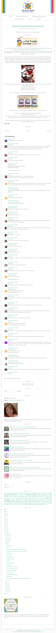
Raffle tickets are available (12, 566)
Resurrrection (9, 553)
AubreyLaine (10, 289)
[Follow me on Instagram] (29, 384)
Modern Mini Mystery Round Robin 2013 (22, 501)
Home (10, 16)
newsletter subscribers (41, 84)
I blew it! (8, 561)
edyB (9, 174)
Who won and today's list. (11, 568)
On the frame (34, 501)
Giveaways (28, 126)
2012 (5, 532)
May (6, 583)
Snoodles (10, 296)
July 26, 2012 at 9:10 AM (13, 320)
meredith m (10, 349)
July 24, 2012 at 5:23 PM (13, 254)
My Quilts (30, 18)
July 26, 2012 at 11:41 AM (13, 327)
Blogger (38, 630)
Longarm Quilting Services (22, 16)
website (19, 116)
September (7, 539)
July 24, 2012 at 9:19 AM (13, 143)
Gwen (9, 256)
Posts (7, 484)
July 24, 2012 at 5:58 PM (13, 267)
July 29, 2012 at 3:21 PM (13, 360)
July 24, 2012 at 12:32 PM (13, 173)
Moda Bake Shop (29, 500)
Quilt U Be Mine (25, 503)
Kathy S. (9, 226)
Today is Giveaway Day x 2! (15, 474)
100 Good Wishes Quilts (10, 493)
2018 (5, 519)
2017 (5, 521)
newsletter (32, 114)
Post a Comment (8, 373)
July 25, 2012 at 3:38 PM (13, 307)
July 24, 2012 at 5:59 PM (13, 273)
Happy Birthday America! (11, 574)
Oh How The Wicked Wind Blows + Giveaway (19, 440)
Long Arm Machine (40, 498)
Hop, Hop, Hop (9, 557)
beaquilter (10, 139)
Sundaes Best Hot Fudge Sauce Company (33, 49)
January (6, 591)
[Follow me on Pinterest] (26, 384)
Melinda (9, 144)
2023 (5, 509)
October (7, 537)
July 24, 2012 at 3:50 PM (13, 237)
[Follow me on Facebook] (24, 384)
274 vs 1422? (9, 555)
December (7, 533)
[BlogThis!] (6, 123)
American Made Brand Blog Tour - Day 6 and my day (21, 460)
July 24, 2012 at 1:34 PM (13, 206)
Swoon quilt (17, 504)
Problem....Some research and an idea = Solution (16, 551)
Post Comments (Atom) (15, 378)
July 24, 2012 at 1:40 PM (13, 217)
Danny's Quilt (40, 495)
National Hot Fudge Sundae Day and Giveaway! (28, 26)
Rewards (8, 547)
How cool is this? (10, 572)
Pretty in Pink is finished (11, 570)
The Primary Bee (39, 504)
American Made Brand (24, 493)
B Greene (10, 316)
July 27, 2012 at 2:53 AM (12, 339)
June (6, 580)
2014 (5, 527)
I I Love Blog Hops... (10, 563)
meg (9, 340)
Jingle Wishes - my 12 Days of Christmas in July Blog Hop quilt (23, 426)
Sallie (9, 153)
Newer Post (6, 130)
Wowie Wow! (9, 576)
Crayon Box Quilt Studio (27, 630)
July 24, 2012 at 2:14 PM (13, 224)
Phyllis (9, 263)
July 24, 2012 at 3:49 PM (13, 232)
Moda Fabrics (37, 500)
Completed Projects (10, 495)
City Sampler (49, 493)
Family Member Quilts (19, 496)
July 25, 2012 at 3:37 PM (13, 302)
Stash (10, 504)
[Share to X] (7, 123)
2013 (5, 530)
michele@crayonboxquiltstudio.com (16, 400)
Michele (23, 28)
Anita (9, 335)
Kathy (9, 329)
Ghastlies (27, 496)
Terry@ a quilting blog (12, 189)
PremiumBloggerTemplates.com (37, 631)
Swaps (13, 504)
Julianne (9, 219)
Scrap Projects (43, 503)
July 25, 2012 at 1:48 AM (13, 287)
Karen (9, 239)
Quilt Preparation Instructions (39, 16)
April (6, 585)
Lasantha (29, 631)
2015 (5, 526)
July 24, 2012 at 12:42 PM (13, 180)
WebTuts (18, 631)
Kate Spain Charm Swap (28, 498)
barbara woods (11, 244)
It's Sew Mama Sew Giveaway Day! (17, 447)
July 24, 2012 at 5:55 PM (13, 262)
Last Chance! (9, 545)
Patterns (40, 501)
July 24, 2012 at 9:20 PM (13, 282)
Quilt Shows (19, 503)
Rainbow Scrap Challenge (34, 503)
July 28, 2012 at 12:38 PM (13, 347)
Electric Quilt (11, 496)
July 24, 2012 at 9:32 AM (13, 157)
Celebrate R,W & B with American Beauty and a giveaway (22, 453)
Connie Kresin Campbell (13, 356)
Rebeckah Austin (11, 207)
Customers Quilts (31, 495)
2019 (5, 517)
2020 (5, 515)
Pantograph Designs (19, 18)
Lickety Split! (9, 564)
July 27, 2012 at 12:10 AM (13, 333)
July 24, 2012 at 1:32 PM (13, 200)
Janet (9, 283)
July (6, 543)
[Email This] (4, 123)
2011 (5, 593)
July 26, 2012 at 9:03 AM (13, 315)
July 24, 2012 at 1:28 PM (13, 187)
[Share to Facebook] (8, 123)
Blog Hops (34, 493)
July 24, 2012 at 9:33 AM (13, 163)
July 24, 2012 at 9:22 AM (13, 151)
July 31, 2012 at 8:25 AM (13, 372)
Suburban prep (11, 275)
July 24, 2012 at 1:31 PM (13, 194)
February (7, 589)
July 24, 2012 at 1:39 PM (13, 212)
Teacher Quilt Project (29, 504)
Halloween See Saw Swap (40, 496)
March (6, 587)
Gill (8, 322)
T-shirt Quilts (22, 504)
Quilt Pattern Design (11, 503)
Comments (8, 487)
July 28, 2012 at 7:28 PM (13, 355)
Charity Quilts (41, 493)
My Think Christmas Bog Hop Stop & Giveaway (20, 433)
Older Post (49, 130)
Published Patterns (46, 501)
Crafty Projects (21, 495)
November (7, 535)
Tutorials (39, 18)
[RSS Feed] (32, 384)
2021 (5, 513)
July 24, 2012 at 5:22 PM (13, 249)
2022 (5, 511)
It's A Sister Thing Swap (15, 498)
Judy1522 (10, 182)
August (6, 541)
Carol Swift (10, 309)
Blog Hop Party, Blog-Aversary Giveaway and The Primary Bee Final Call (25, 467)
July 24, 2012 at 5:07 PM (13, 243)
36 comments (33, 28)
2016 (5, 523)
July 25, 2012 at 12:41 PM (13, 295)
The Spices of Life (10, 559)
